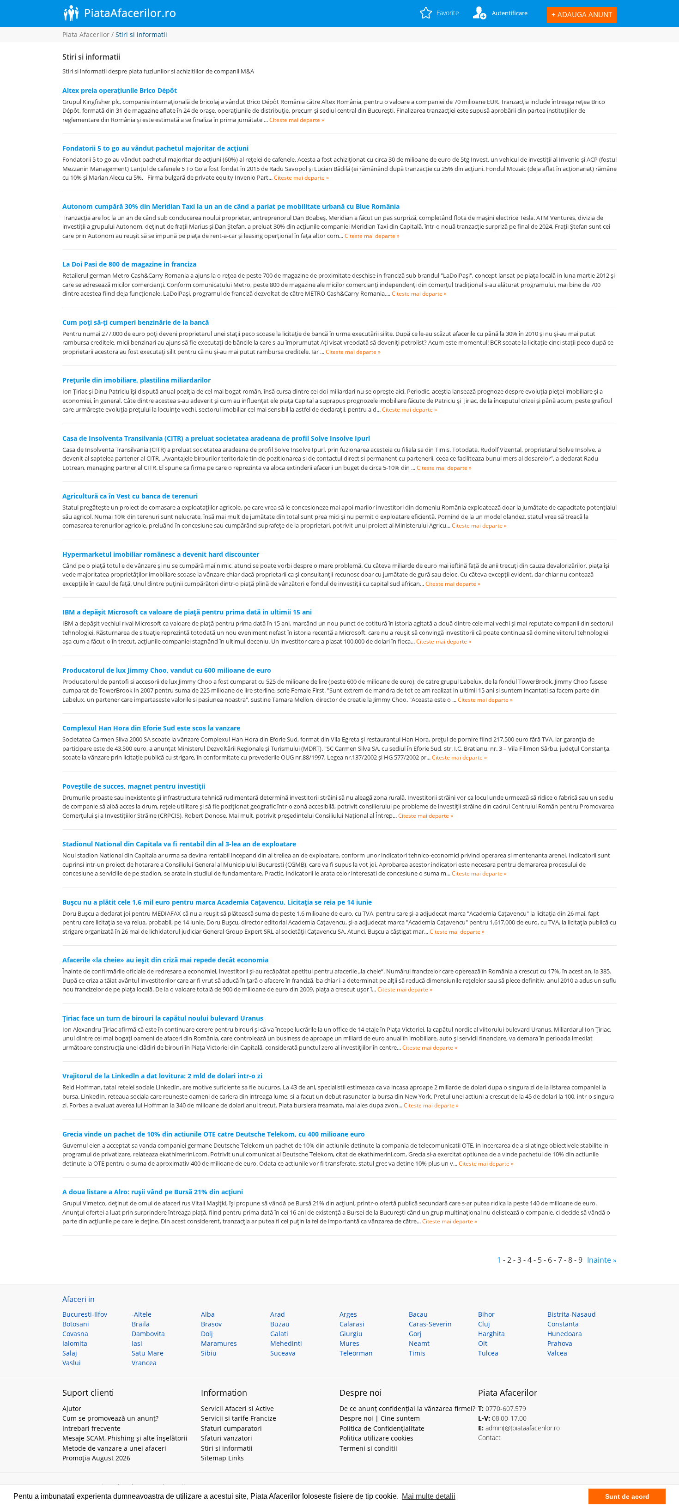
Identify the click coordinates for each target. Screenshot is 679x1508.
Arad (277, 1314)
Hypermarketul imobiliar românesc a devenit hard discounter (160, 554)
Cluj (484, 1324)
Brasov (211, 1324)
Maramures (219, 1343)
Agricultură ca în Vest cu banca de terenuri (130, 496)
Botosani (75, 1324)
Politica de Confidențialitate (382, 1428)
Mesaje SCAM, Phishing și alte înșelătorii (125, 1438)
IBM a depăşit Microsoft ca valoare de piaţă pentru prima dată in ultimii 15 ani (187, 612)
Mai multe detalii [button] (428, 1496)
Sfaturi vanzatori (226, 1438)
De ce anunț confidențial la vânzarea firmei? (407, 1408)
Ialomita (74, 1343)
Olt (482, 1343)
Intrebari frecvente (91, 1428)
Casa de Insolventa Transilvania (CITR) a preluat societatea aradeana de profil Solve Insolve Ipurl (216, 438)
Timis (417, 1353)
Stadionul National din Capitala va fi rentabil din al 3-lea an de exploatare (179, 843)
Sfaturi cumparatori (231, 1428)
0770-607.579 (505, 1408)
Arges (348, 1314)
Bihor (486, 1314)
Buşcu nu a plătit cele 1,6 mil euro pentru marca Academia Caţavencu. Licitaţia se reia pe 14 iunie (217, 902)
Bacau (418, 1314)
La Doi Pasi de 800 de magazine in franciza (129, 264)
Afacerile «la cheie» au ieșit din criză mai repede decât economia (165, 959)
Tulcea (488, 1353)
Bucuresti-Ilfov (84, 1314)
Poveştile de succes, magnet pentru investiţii (133, 786)
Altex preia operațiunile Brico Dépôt (119, 90)
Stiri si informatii (227, 1448)
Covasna (75, 1333)
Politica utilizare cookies (376, 1438)
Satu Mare (148, 1353)
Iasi (137, 1343)
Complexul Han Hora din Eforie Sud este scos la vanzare (151, 728)
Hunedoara (564, 1333)
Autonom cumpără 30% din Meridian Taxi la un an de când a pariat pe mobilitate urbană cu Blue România (231, 206)
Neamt (419, 1343)
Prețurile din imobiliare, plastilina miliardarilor (136, 380)
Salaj (69, 1353)
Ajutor (71, 1408)
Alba (208, 1314)
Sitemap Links (222, 1457)
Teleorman (356, 1353)
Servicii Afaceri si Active (237, 1408)
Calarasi (352, 1324)
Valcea (557, 1353)
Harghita (491, 1333)
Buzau (280, 1324)
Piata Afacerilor (85, 34)
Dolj (207, 1333)
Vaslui (71, 1362)
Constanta (563, 1324)
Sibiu (209, 1353)
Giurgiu (351, 1333)
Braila (141, 1324)
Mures (349, 1343)
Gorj (415, 1333)
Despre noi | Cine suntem (380, 1418)
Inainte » (602, 1260)
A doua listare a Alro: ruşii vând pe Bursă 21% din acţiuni (152, 1191)
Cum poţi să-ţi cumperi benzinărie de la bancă (135, 322)
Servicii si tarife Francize (238, 1418)
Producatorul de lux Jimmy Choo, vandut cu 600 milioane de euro (166, 670)
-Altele (142, 1314)
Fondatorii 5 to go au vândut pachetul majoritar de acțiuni (155, 148)
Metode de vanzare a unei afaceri (114, 1448)
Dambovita (148, 1333)
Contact (489, 1437)
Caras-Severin (430, 1324)
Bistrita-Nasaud (571, 1314)
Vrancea (144, 1362)
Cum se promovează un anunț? (110, 1418)
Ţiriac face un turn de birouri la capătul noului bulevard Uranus (162, 1018)
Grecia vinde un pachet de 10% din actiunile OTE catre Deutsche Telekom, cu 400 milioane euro (213, 1134)
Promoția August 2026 (96, 1457)
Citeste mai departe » (296, 120)
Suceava (283, 1353)
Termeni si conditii (368, 1448)
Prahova (559, 1343)
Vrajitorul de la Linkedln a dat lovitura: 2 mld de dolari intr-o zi (162, 1075)
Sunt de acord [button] (627, 1496)
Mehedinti (286, 1343)
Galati (279, 1333)
